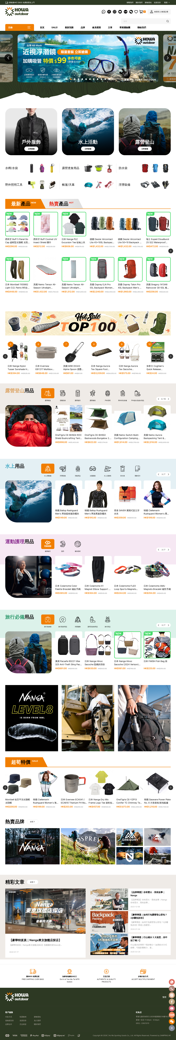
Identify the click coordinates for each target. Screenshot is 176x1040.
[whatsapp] (172, 982)
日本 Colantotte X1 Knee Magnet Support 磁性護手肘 (157, 589)
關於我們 (139, 2)
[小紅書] (172, 1015)
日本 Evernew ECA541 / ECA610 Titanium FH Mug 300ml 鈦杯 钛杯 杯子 (18, 802)
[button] (168, 58)
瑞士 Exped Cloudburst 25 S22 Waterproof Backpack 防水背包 (157, 242)
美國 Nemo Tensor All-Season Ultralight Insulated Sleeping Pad (44, 287)
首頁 (42, 27)
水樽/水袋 (11, 168)
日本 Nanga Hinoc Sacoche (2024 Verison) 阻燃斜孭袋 (97, 664)
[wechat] (172, 1021)
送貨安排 (157, 2)
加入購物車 (17, 252)
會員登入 (157, 12)
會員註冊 (165, 12)
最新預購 (69, 27)
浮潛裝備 (124, 184)
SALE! (54, 27)
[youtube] (172, 1008)
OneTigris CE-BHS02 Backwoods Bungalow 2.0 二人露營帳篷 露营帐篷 (68, 438)
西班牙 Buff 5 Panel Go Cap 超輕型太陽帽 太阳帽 (16, 242)
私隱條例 (23, 1017)
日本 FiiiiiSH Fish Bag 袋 (126, 661)
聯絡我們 (141, 27)
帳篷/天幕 (68, 184)
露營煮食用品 (70, 168)
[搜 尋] (168, 21)
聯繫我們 (130, 2)
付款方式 (8, 1017)
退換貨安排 (9, 1020)
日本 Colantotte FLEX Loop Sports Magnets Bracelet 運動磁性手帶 (96, 589)
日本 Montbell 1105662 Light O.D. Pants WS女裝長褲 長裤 (17, 287)
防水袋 (123, 168)
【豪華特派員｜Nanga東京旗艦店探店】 (35, 940)
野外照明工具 (14, 184)
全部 (31, 822)
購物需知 (148, 2)
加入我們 (37, 1020)
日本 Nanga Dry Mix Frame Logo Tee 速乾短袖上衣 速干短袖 (46, 802)
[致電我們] (172, 989)
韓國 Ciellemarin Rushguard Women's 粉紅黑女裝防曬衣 (156, 513)
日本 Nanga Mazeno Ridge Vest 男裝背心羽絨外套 (129, 802)
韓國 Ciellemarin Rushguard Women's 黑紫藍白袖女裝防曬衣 (127, 513)
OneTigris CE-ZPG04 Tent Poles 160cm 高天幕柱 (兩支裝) (129, 369)
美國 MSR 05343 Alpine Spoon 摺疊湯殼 (18, 369)
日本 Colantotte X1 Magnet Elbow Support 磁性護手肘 (68, 589)
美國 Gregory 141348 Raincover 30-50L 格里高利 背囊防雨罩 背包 (157, 287)
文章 (110, 27)
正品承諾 (23, 1024)
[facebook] (172, 1002)
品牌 (83, 27)
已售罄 (17, 297)
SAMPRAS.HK (165, 1035)
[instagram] (172, 995)
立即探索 (31, 149)
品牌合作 (8, 1024)
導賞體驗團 (124, 27)
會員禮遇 (96, 27)
